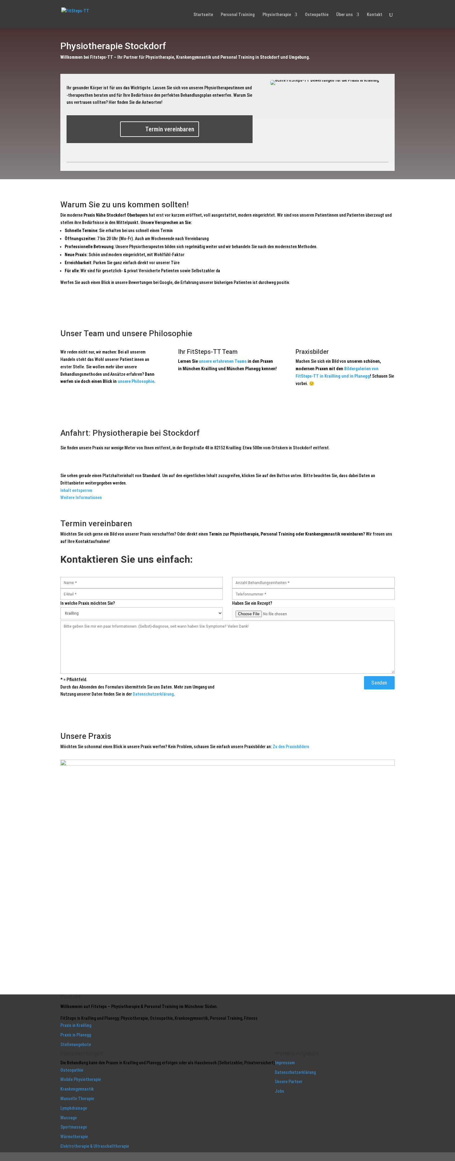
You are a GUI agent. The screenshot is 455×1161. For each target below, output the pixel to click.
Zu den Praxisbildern (291, 746)
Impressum (285, 1062)
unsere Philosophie (136, 381)
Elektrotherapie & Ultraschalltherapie (94, 1146)
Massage (68, 1117)
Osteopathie (316, 14)
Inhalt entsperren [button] (76, 490)
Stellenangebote (75, 1044)
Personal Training (238, 14)
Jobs (279, 1091)
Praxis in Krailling (75, 1025)
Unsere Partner (288, 1081)
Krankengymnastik (77, 1089)
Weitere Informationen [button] (81, 497)
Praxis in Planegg (75, 1034)
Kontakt (374, 14)
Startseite (203, 14)
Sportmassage (73, 1127)
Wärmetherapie (74, 1136)
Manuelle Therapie (77, 1098)
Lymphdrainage (73, 1108)
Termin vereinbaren (169, 129)
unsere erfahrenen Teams (223, 361)
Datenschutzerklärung (153, 694)
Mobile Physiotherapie (80, 1079)
